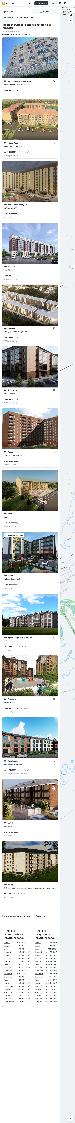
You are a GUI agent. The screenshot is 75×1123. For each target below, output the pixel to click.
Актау (6, 949)
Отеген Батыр (9, 992)
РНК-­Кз (7, 650)
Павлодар (8, 977)
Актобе (7, 943)
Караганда (8, 968)
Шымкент (8, 974)
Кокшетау (8, 955)
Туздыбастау (9, 1002)
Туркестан (8, 971)
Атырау (7, 946)
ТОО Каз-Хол (8, 217)
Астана (6, 964)
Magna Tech (8, 836)
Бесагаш (7, 999)
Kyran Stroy (8, 588)
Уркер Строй (8, 897)
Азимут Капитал (10, 465)
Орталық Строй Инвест (12, 712)
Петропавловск (9, 958)
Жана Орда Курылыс (11, 156)
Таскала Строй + (10, 526)
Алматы (7, 995)
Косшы (7, 961)
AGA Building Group (10, 279)
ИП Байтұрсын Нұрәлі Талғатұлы (16, 774)
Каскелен (7, 989)
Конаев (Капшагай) (9, 986)
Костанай (7, 952)
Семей (6, 983)
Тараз (6, 980)
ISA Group (7, 94)
